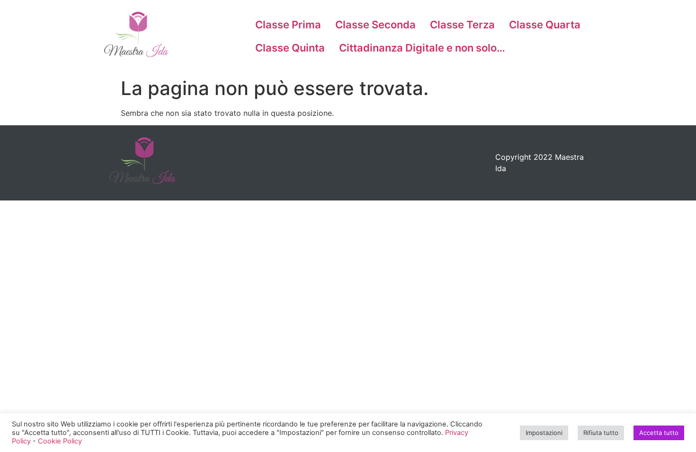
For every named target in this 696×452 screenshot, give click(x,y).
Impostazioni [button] (544, 432)
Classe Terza (462, 24)
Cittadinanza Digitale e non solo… (422, 48)
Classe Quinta (290, 48)
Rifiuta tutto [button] (600, 432)
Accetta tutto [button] (658, 432)
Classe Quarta (544, 24)
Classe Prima (288, 24)
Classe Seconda (375, 24)
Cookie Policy (60, 441)
